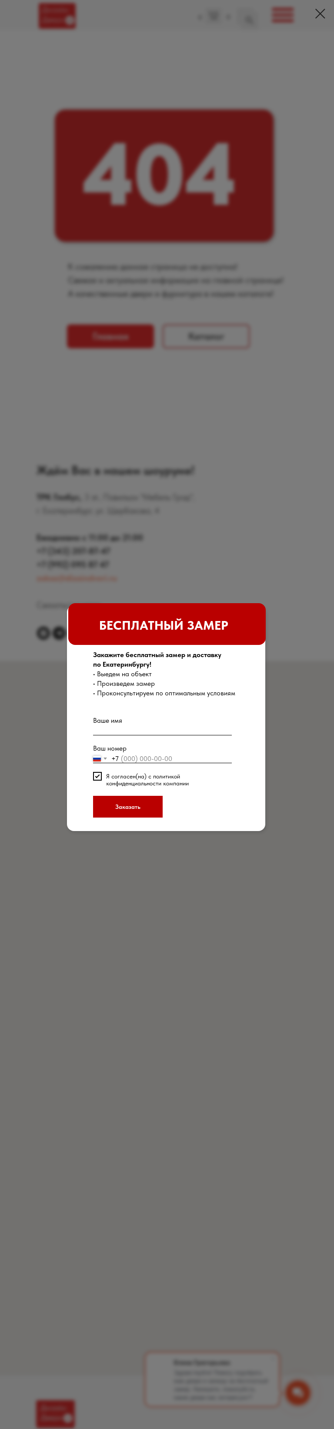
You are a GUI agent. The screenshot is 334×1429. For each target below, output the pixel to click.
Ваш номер (110, 748)
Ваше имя (107, 720)
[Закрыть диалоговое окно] (320, 13)
